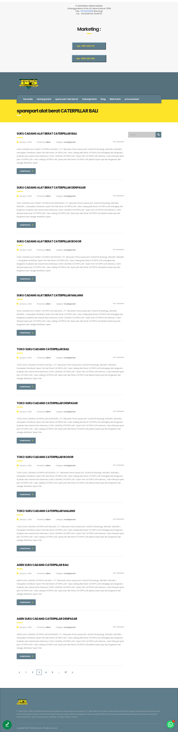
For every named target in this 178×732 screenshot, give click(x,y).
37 (66, 672)
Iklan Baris (115, 99)
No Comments (118, 141)
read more (25, 171)
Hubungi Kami (89, 99)
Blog (103, 99)
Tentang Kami (44, 99)
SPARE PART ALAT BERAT (66, 99)
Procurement (132, 99)
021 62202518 (87, 11)
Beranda (28, 99)
